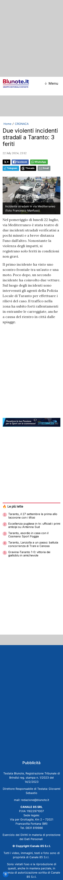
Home (7, 123)
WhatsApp (40, 162)
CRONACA (22, 123)
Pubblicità (31, 762)
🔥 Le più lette (13, 506)
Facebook (21, 162)
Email (46, 168)
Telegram (12, 168)
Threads (29, 168)
